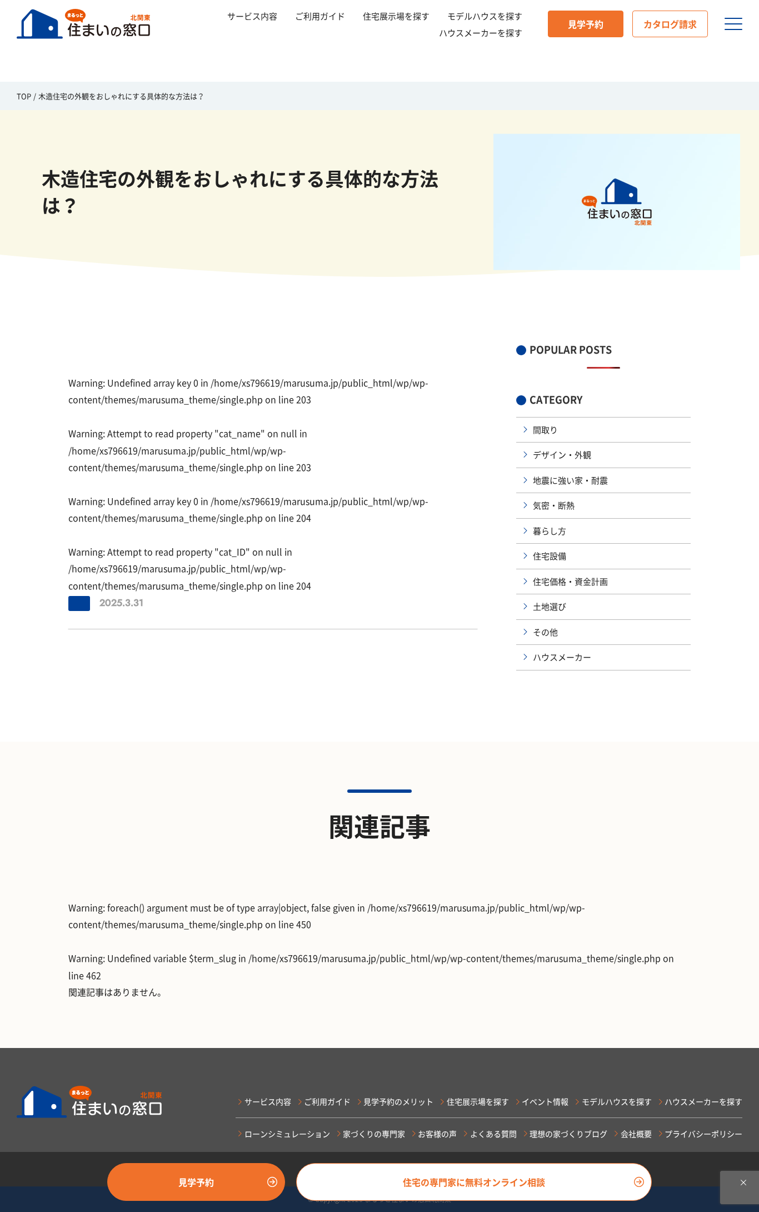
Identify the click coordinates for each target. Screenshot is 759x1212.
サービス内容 (252, 16)
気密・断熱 (554, 505)
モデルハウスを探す (484, 16)
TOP (24, 96)
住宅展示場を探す (396, 16)
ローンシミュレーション (286, 1133)
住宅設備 (549, 556)
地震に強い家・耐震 (570, 480)
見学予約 (585, 24)
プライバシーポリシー (703, 1133)
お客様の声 (437, 1133)
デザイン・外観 (562, 455)
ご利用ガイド (320, 16)
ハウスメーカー (562, 657)
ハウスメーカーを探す (480, 33)
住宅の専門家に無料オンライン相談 (474, 1182)
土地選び (549, 606)
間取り (545, 430)
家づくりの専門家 (374, 1133)
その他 (545, 632)
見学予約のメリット (398, 1101)
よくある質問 (493, 1133)
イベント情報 (545, 1101)
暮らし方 (549, 531)
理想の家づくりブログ (568, 1133)
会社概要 (636, 1133)
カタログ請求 (670, 24)
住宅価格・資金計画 (570, 581)
